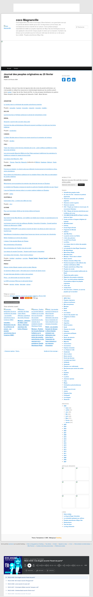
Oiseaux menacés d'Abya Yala (72, 261)
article (9, 92)
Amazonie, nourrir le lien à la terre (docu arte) (17, 122)
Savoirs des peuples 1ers (71, 314)
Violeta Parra (67, 287)
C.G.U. (71, 544)
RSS (74, 79)
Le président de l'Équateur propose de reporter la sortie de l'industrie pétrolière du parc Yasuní (31, 187)
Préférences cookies (60, 546)
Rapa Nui (18, 162)
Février (67, 420)
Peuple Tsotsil (43, 258)
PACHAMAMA (67, 339)
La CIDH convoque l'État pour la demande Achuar (18, 281)
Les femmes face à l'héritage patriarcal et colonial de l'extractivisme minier (25, 115)
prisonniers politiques (70, 333)
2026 (65, 406)
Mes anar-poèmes (69, 304)
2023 (65, 428)
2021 (65, 433)
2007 (65, 461)
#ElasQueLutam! (68, 223)
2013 (65, 449)
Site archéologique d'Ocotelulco (13, 244)
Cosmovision (67, 343)
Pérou (65, 310)
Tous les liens (68, 524)
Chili (65, 319)
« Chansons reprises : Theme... (12, 351)
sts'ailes (12, 141)
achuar (28, 284)
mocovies (38, 108)
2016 (65, 443)
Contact (16, 68)
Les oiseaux (67, 312)
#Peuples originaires (15, 296)
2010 (65, 455)
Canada (66, 335)
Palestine (66, 331)
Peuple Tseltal (33, 258)
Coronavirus (67, 345)
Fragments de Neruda (70, 230)
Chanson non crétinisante (71, 366)
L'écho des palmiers (69, 238)
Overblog (58, 538)
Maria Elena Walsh (69, 252)
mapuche (31, 108)
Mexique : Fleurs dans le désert (72, 256)
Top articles (48, 544)
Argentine (66, 323)
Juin (67, 412)
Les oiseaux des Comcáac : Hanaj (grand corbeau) (18, 255)
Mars (67, 418)
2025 (65, 424)
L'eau (65, 370)
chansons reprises (69, 379)
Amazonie (66, 399)
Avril (67, 416)
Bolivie (66, 374)
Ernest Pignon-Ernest (70, 227)
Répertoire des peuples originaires (73, 277)
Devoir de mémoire (69, 337)
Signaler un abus (63, 544)
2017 (65, 441)
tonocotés (25, 108)
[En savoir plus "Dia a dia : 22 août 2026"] (68, 480)
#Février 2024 (42, 296)
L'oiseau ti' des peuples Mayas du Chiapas (16, 241)
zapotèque (18, 258)
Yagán (54, 162)
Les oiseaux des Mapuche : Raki (13, 159)
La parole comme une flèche (72, 236)
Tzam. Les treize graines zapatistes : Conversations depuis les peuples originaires (74, 281)
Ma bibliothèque (68, 250)
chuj (11, 204)
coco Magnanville (27, 19)
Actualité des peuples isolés (72, 192)
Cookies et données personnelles (44, 546)
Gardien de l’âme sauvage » (51, 351)
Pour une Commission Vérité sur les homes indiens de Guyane (22, 211)
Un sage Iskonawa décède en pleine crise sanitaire (18, 274)
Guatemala (67, 352)
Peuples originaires (69, 300)
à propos (51, 570)
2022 (65, 430)
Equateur (66, 372)
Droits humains (68, 325)
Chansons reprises (69, 205)
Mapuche (24, 162)
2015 (65, 445)
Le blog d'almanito (69, 526)
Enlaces (66, 225)
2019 (65, 437)
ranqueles (12, 108)
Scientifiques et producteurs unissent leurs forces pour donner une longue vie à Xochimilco (30, 234)
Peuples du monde (69, 269)
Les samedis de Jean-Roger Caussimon (75, 248)
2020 (65, 435)
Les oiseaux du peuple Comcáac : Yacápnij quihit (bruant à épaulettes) (24, 251)
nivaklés (44, 108)
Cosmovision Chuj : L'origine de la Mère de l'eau (18, 201)
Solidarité (66, 362)
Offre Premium (31, 546)
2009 (65, 457)
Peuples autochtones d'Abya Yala (73, 267)
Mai (67, 414)
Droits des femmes (69, 358)
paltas (11, 194)
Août (67, 408)
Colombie (66, 321)
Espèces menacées (69, 348)
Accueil (9, 68)
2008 (65, 459)
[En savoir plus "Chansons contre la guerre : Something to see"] (82, 480)
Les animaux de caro (69, 389)
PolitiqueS (67, 395)
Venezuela (66, 364)
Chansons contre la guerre (71, 203)
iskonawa (22, 284)
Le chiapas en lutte (69, 350)
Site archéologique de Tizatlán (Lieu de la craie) (17, 248)
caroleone (11, 544)
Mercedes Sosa (68, 254)
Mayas (65, 383)
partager (41, 570)
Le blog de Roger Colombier (72, 516)
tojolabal (12, 258)
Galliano (66, 232)
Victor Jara (67, 285)
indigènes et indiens (69, 316)
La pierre (66, 376)
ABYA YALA (67, 298)
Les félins (66, 242)
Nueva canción (68, 258)
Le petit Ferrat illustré (70, 240)
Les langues (67, 397)
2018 (65, 439)
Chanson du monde (69, 329)
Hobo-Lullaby (67, 514)
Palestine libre (68, 393)
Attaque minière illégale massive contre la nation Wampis (20, 267)
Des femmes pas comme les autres (73, 368)
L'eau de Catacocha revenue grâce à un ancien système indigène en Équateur (26, 190)
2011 (65, 453)
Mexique (66, 306)
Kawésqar (43, 162)
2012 (65, 451)
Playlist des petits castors (71, 275)
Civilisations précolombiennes (72, 385)
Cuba (65, 381)
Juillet (67, 410)
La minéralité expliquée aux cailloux (74, 518)
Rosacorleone (67, 522)
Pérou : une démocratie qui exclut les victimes (17, 277)
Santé (65, 327)
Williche (37, 162)
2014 (65, 447)
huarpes (18, 108)
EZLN (65, 387)
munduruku (13, 130)
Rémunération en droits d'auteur (82, 544)
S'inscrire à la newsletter (12, 302)
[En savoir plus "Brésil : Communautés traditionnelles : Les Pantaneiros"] (82, 494)
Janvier (68, 422)
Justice (66, 391)
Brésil (65, 308)
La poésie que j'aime (69, 360)
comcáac (25, 258)
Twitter (69, 79)
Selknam (49, 162)
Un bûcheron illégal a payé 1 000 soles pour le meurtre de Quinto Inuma (24, 271)
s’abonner (30, 570)
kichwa (17, 284)
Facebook (64, 79)
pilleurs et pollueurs (69, 302)
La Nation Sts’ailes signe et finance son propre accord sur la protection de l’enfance (28, 137)
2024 (65, 426)
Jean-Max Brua (68, 234)
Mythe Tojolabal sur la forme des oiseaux (15, 238)
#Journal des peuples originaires (29, 296)
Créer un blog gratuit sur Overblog (35, 544)
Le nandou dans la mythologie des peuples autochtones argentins (23, 104)
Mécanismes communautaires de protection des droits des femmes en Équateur (27, 183)
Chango (12, 162)
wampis (12, 284)
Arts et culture (68, 354)
